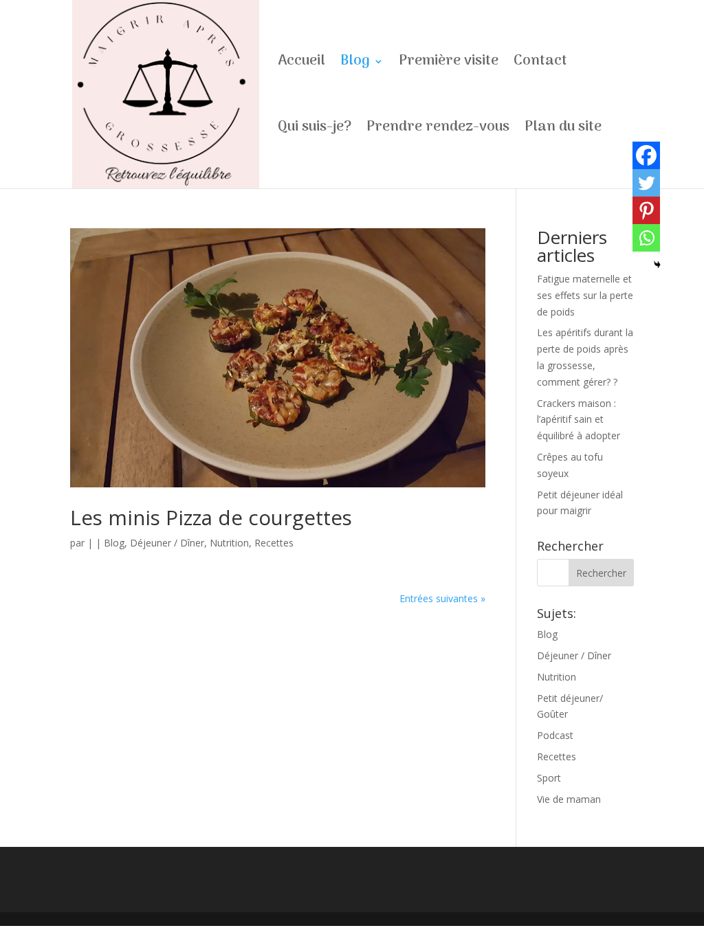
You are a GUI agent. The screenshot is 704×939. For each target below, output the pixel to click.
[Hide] (657, 264)
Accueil (301, 64)
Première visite (448, 64)
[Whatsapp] (646, 238)
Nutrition (229, 542)
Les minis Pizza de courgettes (211, 517)
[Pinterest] (646, 210)
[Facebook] (646, 155)
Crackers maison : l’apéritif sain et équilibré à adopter (578, 420)
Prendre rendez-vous (437, 130)
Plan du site (563, 130)
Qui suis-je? (314, 130)
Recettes (274, 542)
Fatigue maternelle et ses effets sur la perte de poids (585, 295)
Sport (549, 777)
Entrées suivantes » (442, 598)
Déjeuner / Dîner (167, 542)
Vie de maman (569, 799)
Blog (355, 64)
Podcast (555, 735)
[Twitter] (646, 183)
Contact (540, 64)
